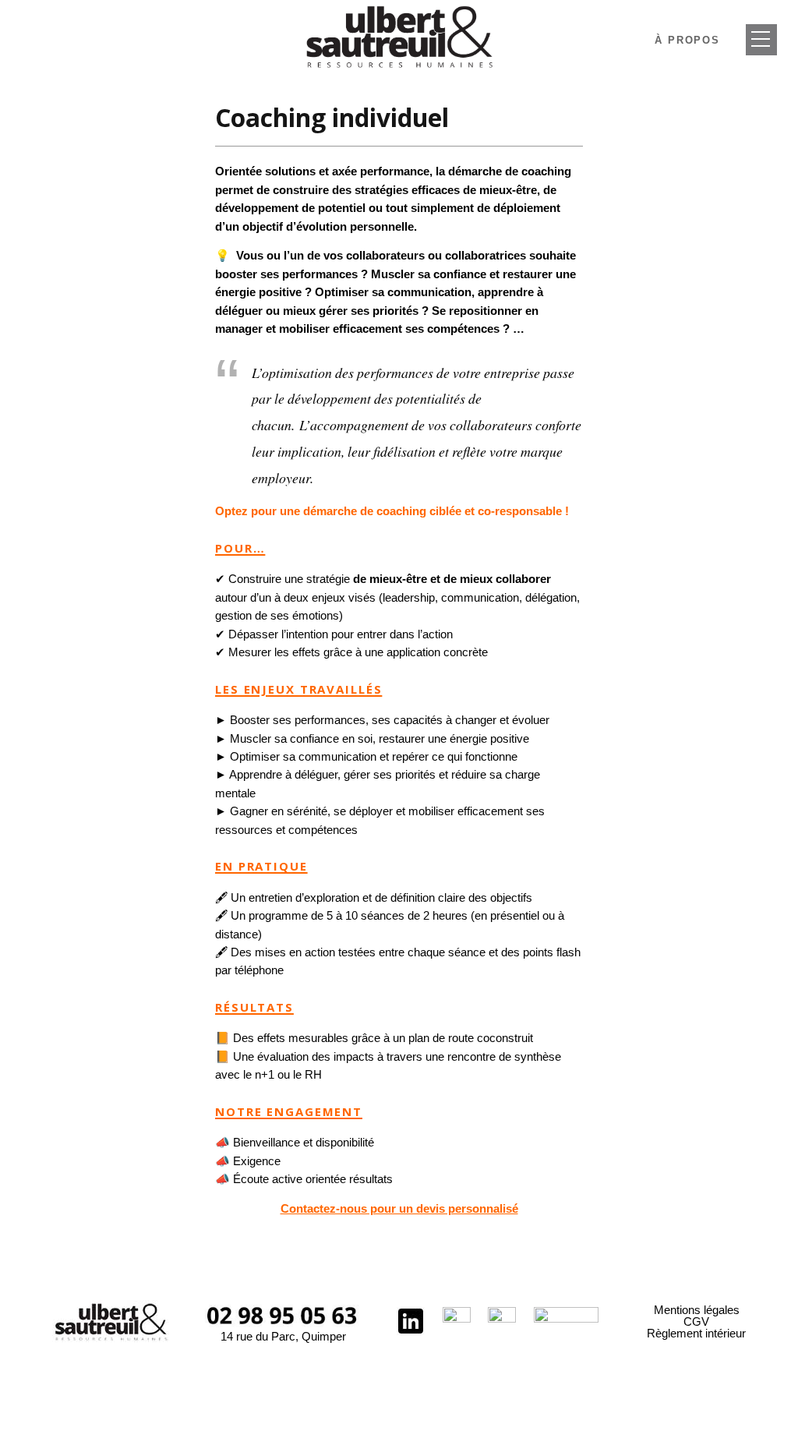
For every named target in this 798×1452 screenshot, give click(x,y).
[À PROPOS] (761, 39)
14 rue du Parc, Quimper (283, 1336)
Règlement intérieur (696, 1333)
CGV (696, 1321)
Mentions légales (697, 1309)
